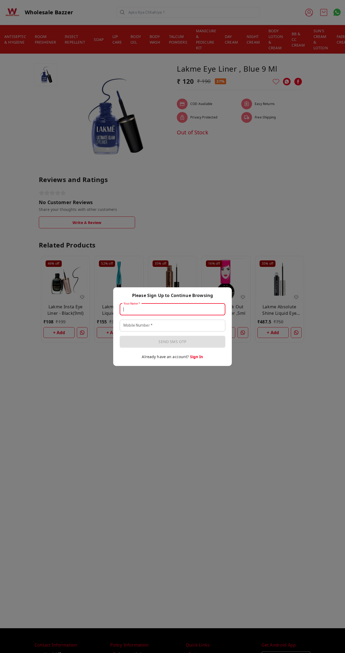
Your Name (131, 303)
